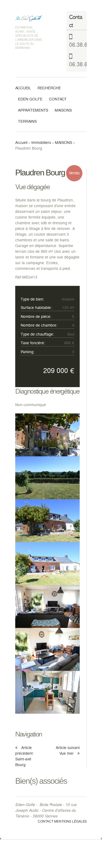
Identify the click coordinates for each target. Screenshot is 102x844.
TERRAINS (27, 122)
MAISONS (63, 110)
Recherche (49, 88)
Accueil (23, 88)
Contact (58, 99)
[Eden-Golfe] (29, 18)
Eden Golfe (30, 99)
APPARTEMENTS (33, 110)
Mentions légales (70, 821)
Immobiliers (41, 143)
